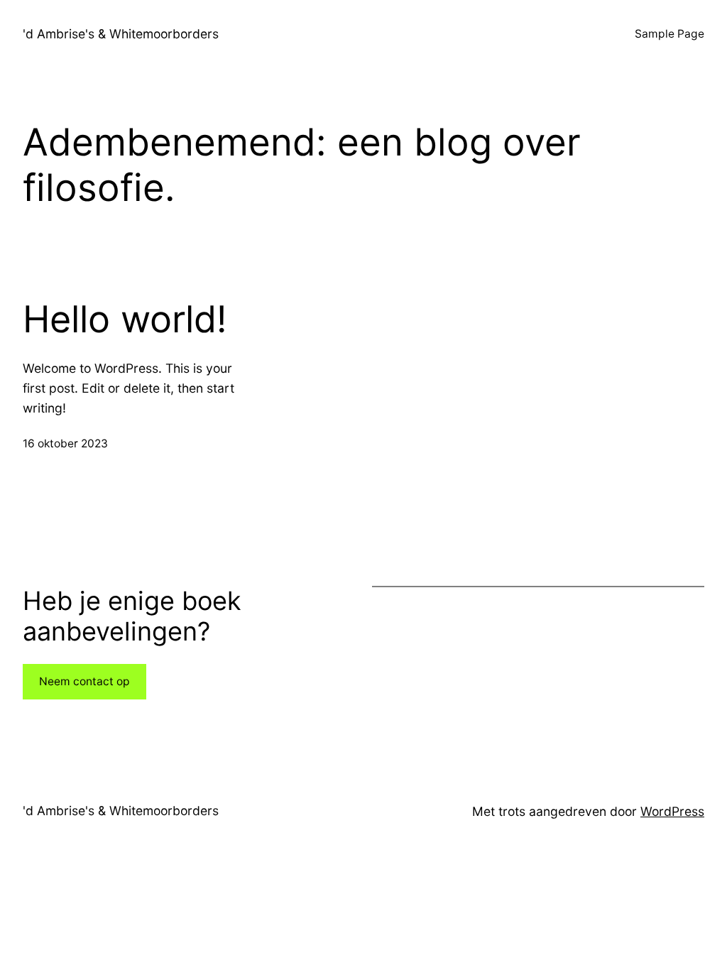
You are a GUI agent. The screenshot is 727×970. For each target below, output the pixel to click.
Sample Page (669, 33)
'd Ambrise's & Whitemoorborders (121, 33)
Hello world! (124, 320)
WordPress (672, 811)
